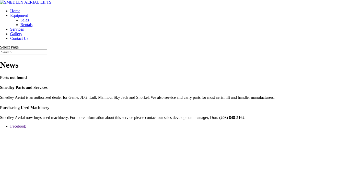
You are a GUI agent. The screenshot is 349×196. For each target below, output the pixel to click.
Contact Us (19, 38)
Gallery (16, 34)
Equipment (19, 15)
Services (17, 29)
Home (15, 11)
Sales (24, 20)
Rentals (26, 24)
